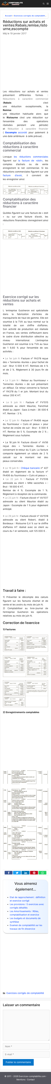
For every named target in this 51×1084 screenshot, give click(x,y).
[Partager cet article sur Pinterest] (33, 872)
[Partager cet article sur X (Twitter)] (16, 872)
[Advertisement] (25, 63)
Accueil (8, 16)
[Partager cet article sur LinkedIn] (25, 872)
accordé (16, 132)
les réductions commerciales (30, 156)
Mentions (20, 1079)
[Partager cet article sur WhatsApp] (42, 872)
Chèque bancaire (30, 468)
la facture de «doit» (29, 160)
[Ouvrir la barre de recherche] (44, 3)
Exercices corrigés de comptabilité (30, 16)
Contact (31, 1079)
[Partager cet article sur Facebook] (8, 872)
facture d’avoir (12, 175)
